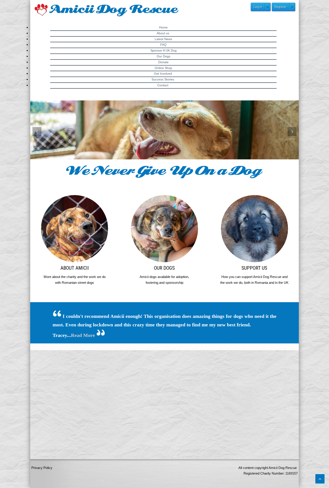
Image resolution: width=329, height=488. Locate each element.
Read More (83, 335)
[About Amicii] (75, 240)
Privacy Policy (41, 468)
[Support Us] (254, 240)
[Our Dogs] (165, 240)
